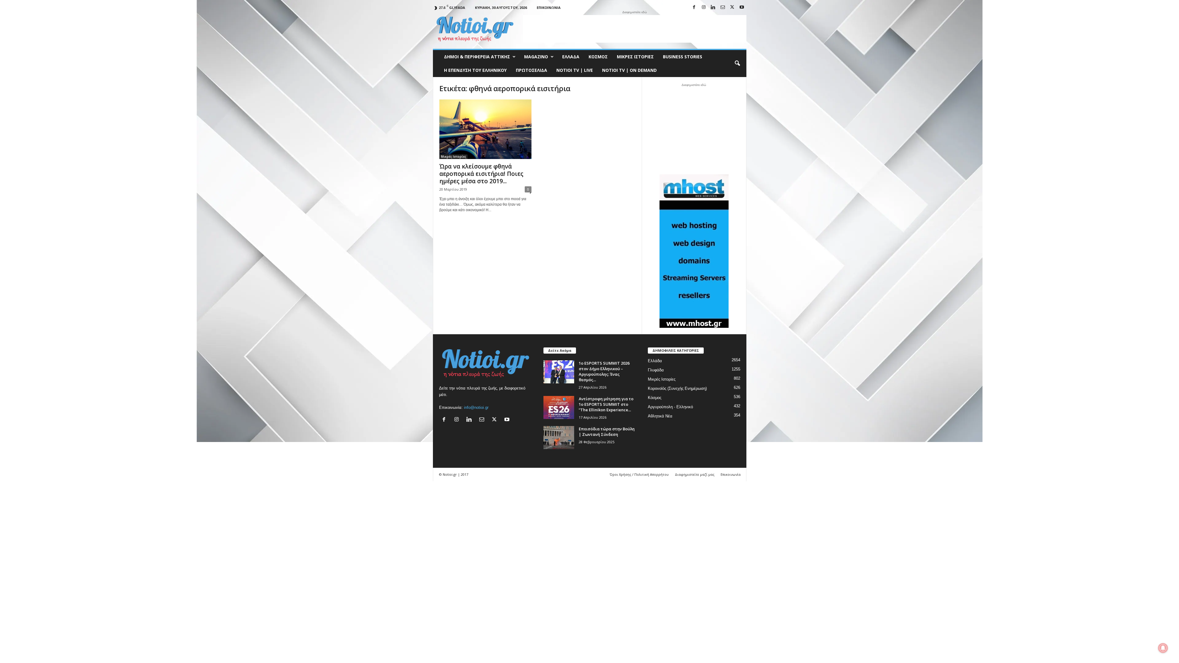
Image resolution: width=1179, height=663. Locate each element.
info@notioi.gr (476, 407)
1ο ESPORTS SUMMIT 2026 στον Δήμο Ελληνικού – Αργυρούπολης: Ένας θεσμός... (604, 371)
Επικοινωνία (549, 7)
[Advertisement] (634, 29)
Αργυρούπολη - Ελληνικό (670, 407)
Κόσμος (598, 57)
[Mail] (722, 7)
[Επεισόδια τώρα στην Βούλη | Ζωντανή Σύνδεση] (558, 437)
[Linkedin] (713, 7)
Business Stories (682, 57)
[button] (737, 63)
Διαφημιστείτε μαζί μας (694, 474)
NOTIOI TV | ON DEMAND (629, 70)
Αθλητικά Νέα (660, 416)
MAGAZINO (536, 57)
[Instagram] (703, 7)
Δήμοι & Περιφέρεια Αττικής (477, 57)
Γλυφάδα (656, 370)
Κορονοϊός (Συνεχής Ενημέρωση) (677, 388)
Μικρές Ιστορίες (635, 57)
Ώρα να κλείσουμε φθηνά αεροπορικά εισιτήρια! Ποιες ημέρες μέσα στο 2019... (481, 173)
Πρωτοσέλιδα (531, 70)
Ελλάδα (570, 57)
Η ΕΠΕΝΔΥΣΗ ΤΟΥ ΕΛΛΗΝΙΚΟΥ (475, 70)
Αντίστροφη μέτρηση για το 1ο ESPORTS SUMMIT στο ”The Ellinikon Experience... (606, 404)
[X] (732, 7)
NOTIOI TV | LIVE (574, 70)
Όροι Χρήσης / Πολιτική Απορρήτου (639, 474)
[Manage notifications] (1163, 648)
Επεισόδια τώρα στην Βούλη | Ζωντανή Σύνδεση (607, 431)
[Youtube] (741, 7)
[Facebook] (694, 7)
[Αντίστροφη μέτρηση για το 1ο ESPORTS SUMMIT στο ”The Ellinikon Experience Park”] (558, 407)
